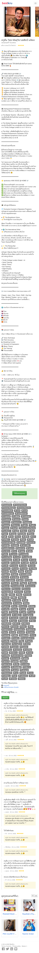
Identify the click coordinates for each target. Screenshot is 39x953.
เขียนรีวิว (5, 698)
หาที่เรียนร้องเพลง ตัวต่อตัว (11, 687)
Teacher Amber (28, 933)
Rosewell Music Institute (12, 914)
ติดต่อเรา (24, 946)
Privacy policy (16, 946)
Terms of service (6, 946)
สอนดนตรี (6, 685)
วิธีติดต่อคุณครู (19, 493)
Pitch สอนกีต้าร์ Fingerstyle (13, 933)
